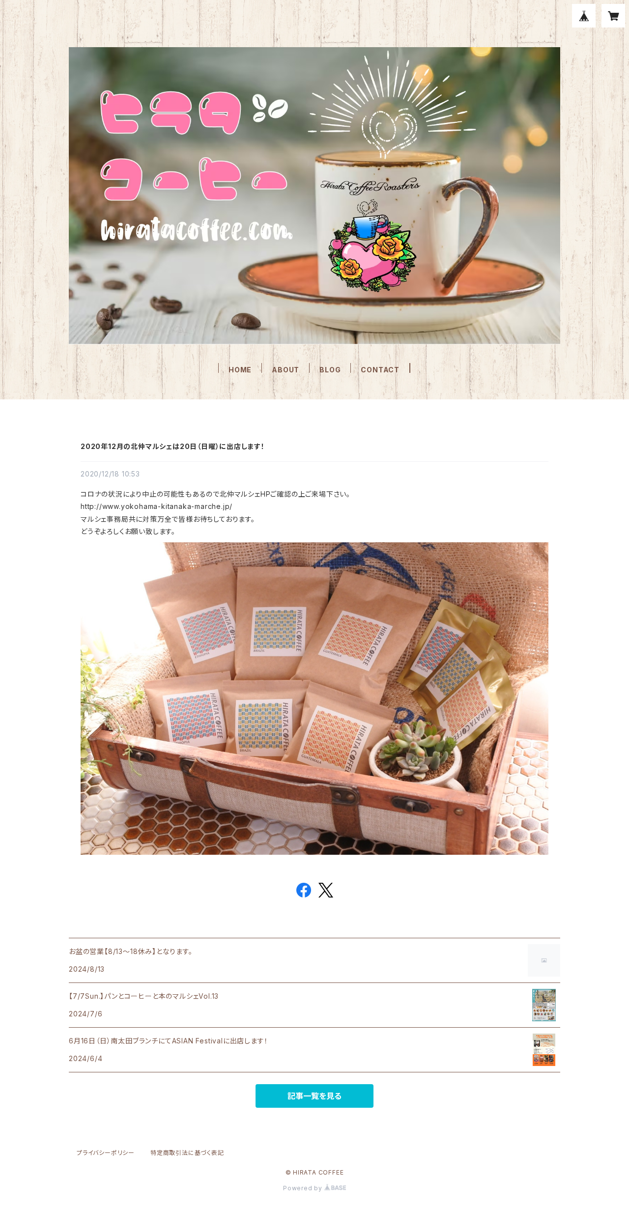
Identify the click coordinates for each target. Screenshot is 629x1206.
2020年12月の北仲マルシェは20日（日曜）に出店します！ (173, 446)
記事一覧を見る (314, 1096)
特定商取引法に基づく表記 (187, 1152)
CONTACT (380, 369)
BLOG (330, 369)
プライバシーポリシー (106, 1152)
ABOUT (285, 369)
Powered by (303, 1188)
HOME (240, 369)
